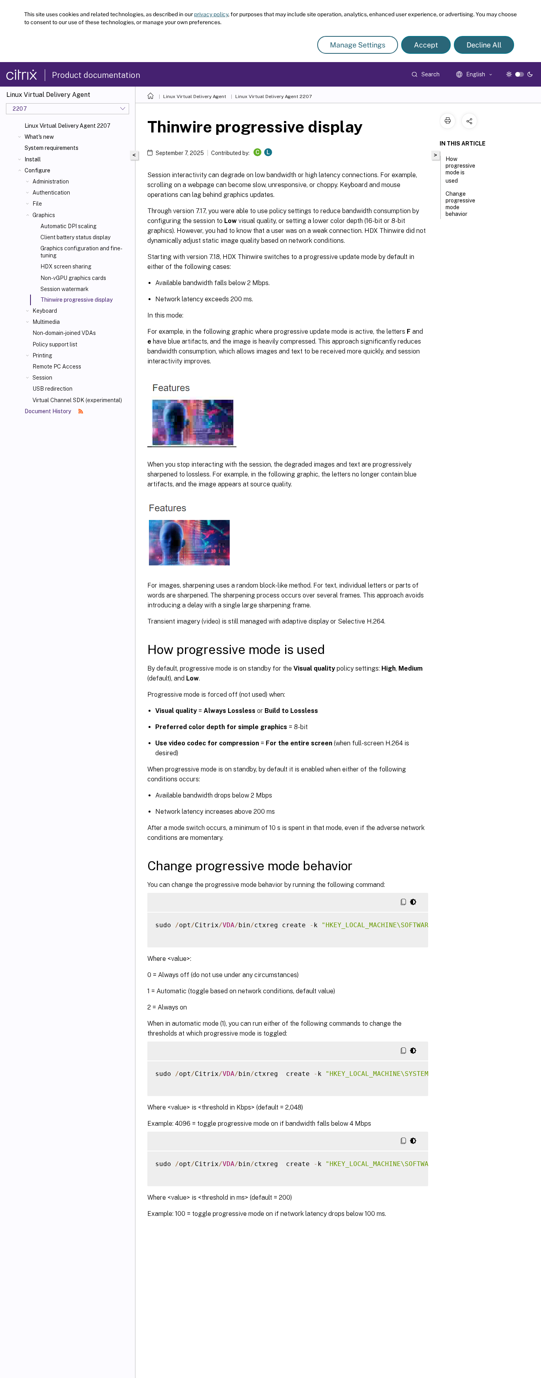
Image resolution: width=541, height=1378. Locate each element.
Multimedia (46, 322)
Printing (42, 355)
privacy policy (211, 14)
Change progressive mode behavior (460, 204)
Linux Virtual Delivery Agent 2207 (67, 126)
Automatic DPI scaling (68, 226)
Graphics (43, 215)
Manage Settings (357, 45)
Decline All (484, 45)
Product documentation (96, 75)
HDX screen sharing (65, 266)
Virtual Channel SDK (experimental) (77, 400)
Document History (48, 411)
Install (33, 159)
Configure (37, 170)
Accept (426, 45)
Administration (50, 181)
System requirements (51, 148)
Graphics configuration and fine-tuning (81, 252)
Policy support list (54, 344)
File (37, 203)
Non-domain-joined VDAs (64, 333)
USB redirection (52, 389)
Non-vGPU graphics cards (73, 278)
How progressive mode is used (460, 170)
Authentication (51, 192)
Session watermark (64, 289)
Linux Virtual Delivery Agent (194, 96)
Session (42, 377)
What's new (39, 137)
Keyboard (44, 311)
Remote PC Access (56, 366)
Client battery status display (75, 237)
